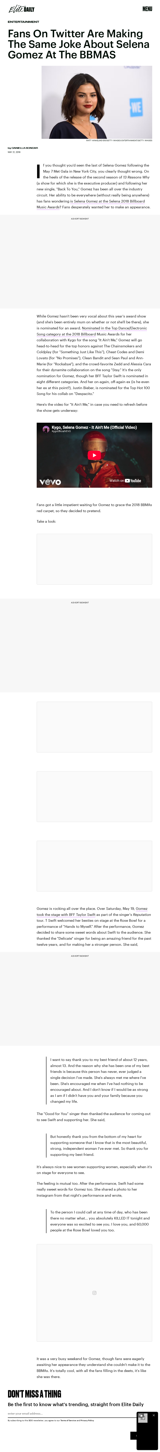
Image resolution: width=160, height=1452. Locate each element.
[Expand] (141, 1415)
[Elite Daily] (21, 9)
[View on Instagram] (94, 1293)
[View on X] (94, 559)
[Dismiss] (154, 1415)
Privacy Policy (87, 1420)
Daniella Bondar (25, 148)
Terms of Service (68, 1420)
